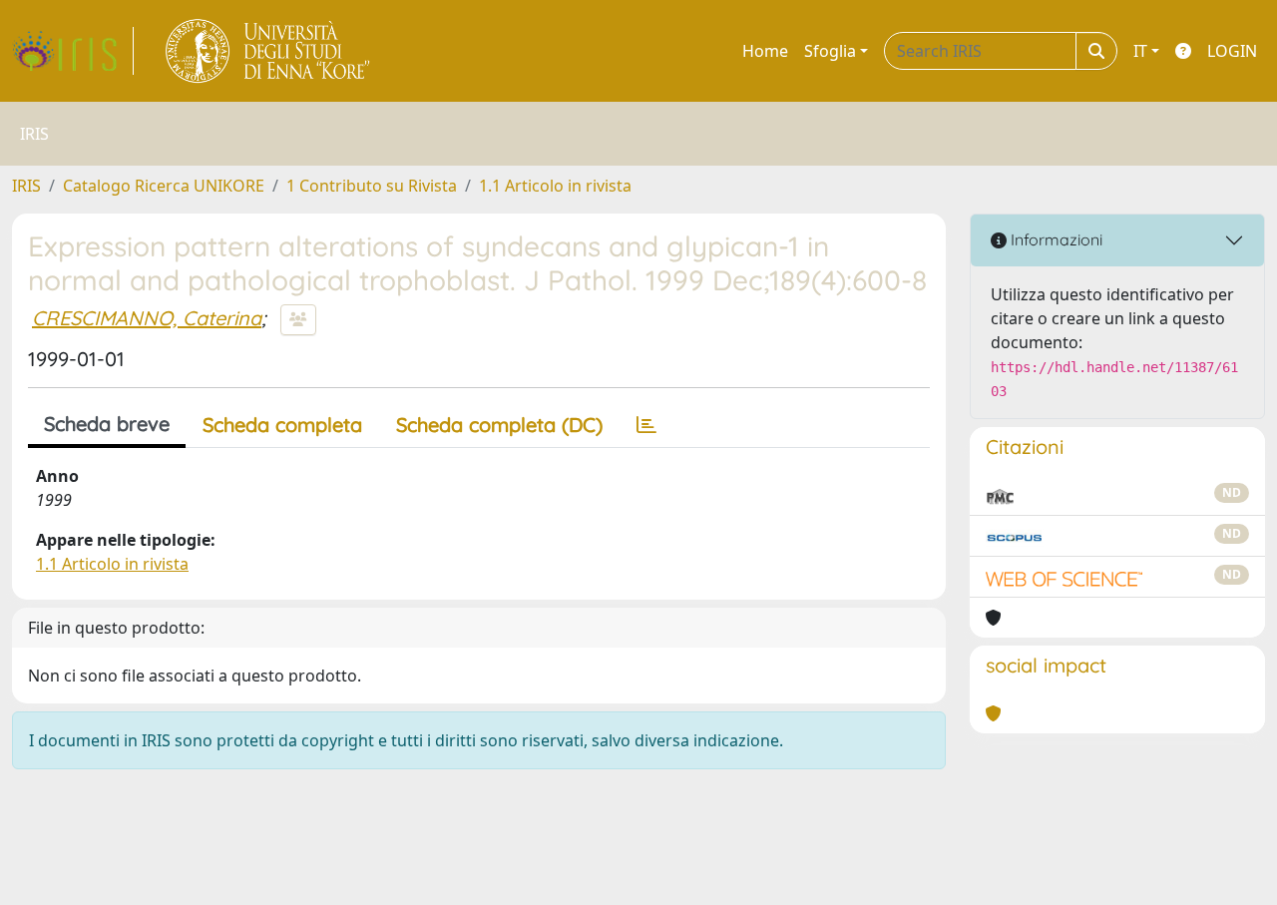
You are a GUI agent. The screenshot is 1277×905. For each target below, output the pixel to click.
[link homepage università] (269, 51)
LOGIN (1232, 51)
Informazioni (1054, 239)
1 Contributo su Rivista (371, 186)
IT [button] (1140, 51)
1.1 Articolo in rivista (555, 186)
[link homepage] (73, 51)
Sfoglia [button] (830, 51)
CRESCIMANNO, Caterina (146, 317)
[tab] (646, 425)
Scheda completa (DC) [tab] (499, 424)
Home (765, 51)
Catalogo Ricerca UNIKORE (163, 186)
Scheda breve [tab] (107, 423)
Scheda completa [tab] (282, 424)
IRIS (26, 186)
